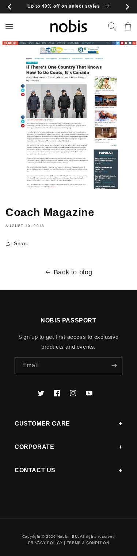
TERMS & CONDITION (88, 543)
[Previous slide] (10, 7)
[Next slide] (127, 7)
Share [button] (21, 243)
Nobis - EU (67, 537)
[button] (112, 26)
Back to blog (73, 272)
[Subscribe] (114, 365)
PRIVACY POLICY (45, 543)
